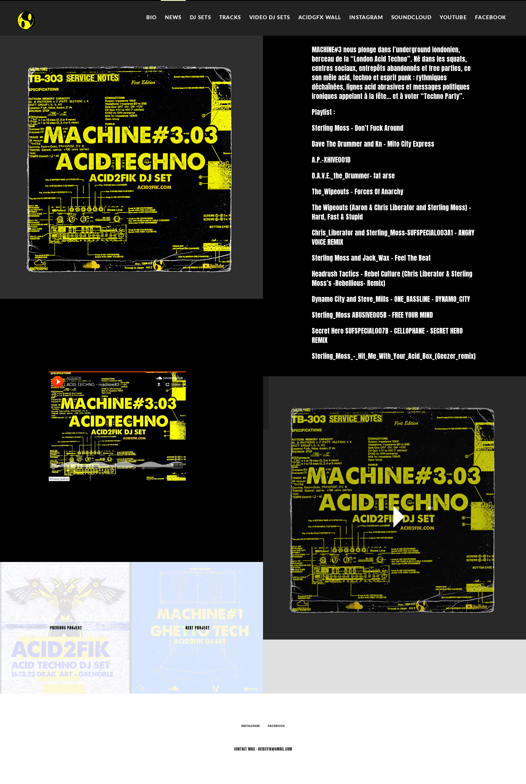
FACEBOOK (490, 17)
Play (398, 517)
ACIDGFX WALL (319, 17)
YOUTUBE (453, 17)
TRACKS (230, 17)
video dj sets (269, 17)
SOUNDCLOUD (411, 17)
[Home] (26, 20)
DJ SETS (200, 17)
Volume (429, 508)
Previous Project (66, 627)
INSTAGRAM (366, 17)
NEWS (173, 17)
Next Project (197, 627)
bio (151, 17)
